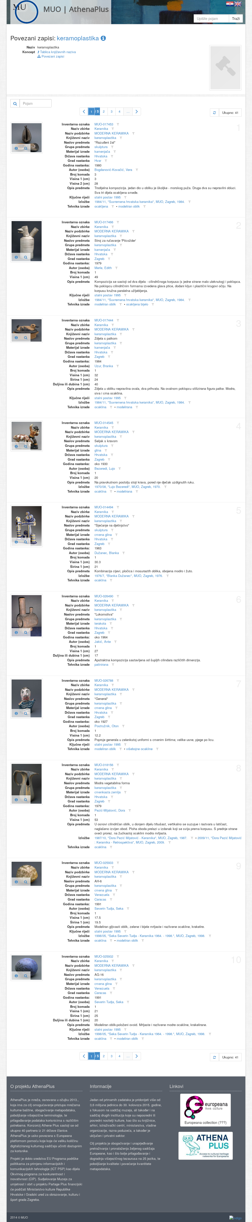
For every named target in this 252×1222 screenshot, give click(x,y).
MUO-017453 (103, 124)
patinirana (101, 664)
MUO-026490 (103, 596)
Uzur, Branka (103, 365)
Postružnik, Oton (106, 726)
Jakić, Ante (102, 641)
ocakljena (101, 206)
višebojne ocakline (139, 748)
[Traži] (15, 103)
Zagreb (99, 258)
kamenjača (102, 151)
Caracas (100, 899)
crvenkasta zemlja (107, 792)
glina (97, 450)
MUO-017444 (103, 320)
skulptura (101, 146)
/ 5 (97, 111)
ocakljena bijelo (137, 304)
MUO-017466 (103, 222)
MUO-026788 (103, 680)
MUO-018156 (103, 764)
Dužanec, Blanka (106, 552)
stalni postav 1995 (107, 197)
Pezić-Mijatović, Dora (109, 810)
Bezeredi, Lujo (104, 468)
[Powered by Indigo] (235, 1217)
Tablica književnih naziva (57, 51)
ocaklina (100, 407)
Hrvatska (100, 156)
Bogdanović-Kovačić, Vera (113, 169)
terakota (100, 623)
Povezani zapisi (52, 56)
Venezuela (101, 894)
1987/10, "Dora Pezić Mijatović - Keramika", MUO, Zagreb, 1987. (140, 837)
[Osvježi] (214, 112)
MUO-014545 (103, 422)
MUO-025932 (103, 956)
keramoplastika (79, 37)
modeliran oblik (129, 206)
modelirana (124, 407)
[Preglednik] (26, 148)
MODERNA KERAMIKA (111, 133)
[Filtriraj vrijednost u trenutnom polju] (117, 124)
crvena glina (103, 534)
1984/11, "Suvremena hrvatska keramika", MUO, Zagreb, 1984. (139, 201)
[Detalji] (16, 148)
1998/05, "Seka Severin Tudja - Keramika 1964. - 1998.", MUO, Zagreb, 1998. (149, 935)
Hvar (97, 160)
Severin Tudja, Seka (108, 908)
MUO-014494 (103, 507)
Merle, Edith (103, 267)
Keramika (101, 128)
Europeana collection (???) (206, 1122)
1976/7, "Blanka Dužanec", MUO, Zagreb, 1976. (128, 575)
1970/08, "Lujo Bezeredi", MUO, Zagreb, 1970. (127, 486)
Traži (236, 18)
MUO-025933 (103, 862)
